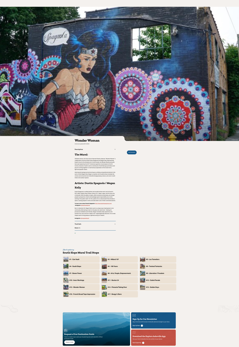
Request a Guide (69, 342)
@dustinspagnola (85, 205)
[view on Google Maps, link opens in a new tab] (75, 233)
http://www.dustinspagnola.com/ (103, 203)
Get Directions (131, 152)
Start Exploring (137, 342)
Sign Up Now (136, 325)
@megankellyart (85, 218)
